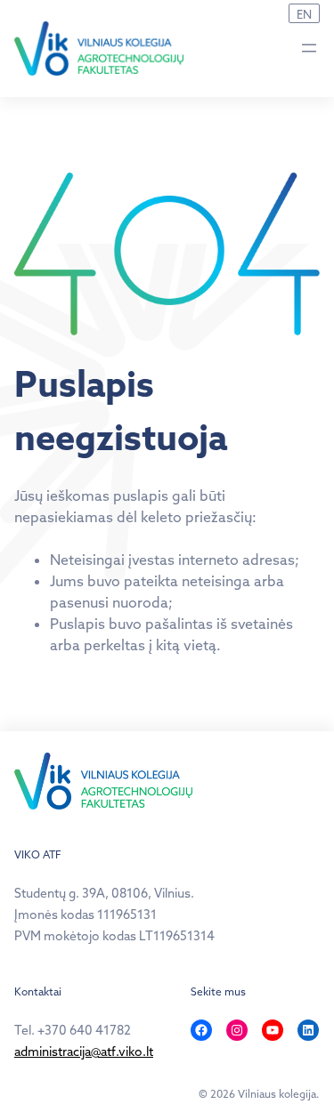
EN (304, 14)
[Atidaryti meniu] (309, 48)
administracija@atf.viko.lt (83, 1052)
